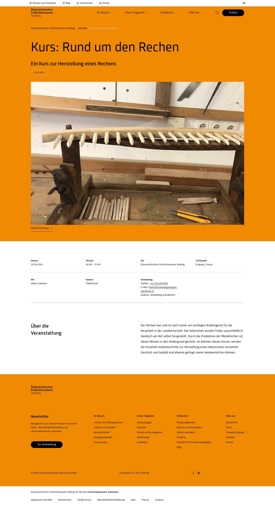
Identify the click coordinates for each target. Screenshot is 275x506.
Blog (68, 3)
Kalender (82, 28)
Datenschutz (64, 500)
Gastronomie (100, 442)
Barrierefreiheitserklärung (111, 500)
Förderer (230, 437)
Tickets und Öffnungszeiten (108, 422)
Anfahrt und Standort (105, 427)
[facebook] (193, 473)
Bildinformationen (40, 228)
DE (244, 3)
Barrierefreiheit (102, 432)
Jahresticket (86, 3)
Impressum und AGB (41, 500)
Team (229, 427)
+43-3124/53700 (159, 283)
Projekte (181, 437)
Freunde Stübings (235, 432)
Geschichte (232, 422)
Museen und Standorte (44, 3)
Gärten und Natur (186, 432)
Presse (105, 3)
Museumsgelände (186, 422)
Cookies (159, 500)
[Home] (47, 13)
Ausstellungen (144, 422)
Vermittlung (143, 437)
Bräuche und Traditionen (189, 427)
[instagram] (199, 473)
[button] (105, 12)
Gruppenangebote (103, 437)
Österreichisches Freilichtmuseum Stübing (53, 28)
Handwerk (142, 442)
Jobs (133, 500)
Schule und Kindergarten (149, 432)
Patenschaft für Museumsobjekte (194, 442)
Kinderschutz (84, 500)
